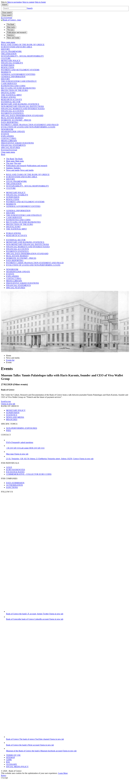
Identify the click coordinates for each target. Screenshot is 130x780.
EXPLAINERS (7, 136)
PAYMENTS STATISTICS (12, 113)
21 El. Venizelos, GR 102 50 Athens (49, 459)
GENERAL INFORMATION (13, 77)
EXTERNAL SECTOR (10, 102)
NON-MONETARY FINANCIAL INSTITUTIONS (22, 106)
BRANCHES (11, 419)
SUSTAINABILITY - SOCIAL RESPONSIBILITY (22, 56)
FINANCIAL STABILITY (12, 63)
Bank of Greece (34, 614)
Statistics (9, 168)
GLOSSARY (11, 764)
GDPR (9, 760)
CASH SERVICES (9, 83)
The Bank (10, 159)
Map (17, 454)
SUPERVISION (7, 65)
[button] (29, 8)
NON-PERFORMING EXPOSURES (21, 428)
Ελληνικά (9, 150)
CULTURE (6, 58)
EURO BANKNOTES (15, 470)
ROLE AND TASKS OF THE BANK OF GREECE (22, 44)
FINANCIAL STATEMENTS (13, 145)
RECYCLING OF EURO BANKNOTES (18, 88)
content (28, 2)
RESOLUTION (7, 67)
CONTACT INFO (8, 138)
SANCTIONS (12, 487)
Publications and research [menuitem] (16, 32)
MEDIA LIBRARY (9, 141)
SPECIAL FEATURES (10, 147)
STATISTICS (11, 415)
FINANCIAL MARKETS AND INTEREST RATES (23, 109)
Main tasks (10, 161)
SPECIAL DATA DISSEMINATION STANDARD (22, 115)
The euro (9, 163)
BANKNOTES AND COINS (13, 86)
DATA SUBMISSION (15, 483)
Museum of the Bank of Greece (41, 751)
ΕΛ (6, 18)
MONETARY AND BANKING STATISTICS (20, 104)
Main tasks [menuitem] (11, 27)
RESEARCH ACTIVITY (11, 99)
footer (40, 2)
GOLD (9, 467)
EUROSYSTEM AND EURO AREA (16, 47)
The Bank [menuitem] (10, 24)
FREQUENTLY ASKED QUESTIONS (17, 143)
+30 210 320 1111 (25, 448)
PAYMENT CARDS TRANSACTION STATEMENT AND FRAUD (30, 125)
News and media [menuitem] (13, 38)
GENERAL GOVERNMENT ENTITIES (18, 74)
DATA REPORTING (9, 122)
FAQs (19, 442)
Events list (10, 360)
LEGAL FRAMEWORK (11, 51)
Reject (3, 775)
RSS (8, 762)
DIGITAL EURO (8, 93)
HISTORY (5, 49)
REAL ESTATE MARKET (12, 118)
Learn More (63, 773)
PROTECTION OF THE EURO (14, 90)
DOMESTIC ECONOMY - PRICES (16, 120)
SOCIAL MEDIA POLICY (17, 767)
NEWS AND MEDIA (15, 417)
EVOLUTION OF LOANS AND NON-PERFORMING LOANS (28, 127)
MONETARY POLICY (10, 61)
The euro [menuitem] (10, 30)
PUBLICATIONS (8, 97)
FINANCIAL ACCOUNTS (12, 111)
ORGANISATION (9, 54)
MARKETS (6, 72)
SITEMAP (10, 757)
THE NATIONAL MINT (11, 95)
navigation (14, 2)
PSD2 (8, 430)
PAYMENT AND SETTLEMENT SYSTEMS (20, 70)
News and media (13, 170)
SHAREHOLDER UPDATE (13, 131)
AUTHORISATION (14, 485)
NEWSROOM (7, 129)
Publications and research (16, 166)
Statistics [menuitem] (10, 35)
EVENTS (5, 134)
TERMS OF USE (13, 755)
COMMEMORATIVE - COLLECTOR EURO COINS (28, 474)
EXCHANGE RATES (15, 472)
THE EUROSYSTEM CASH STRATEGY (19, 81)
